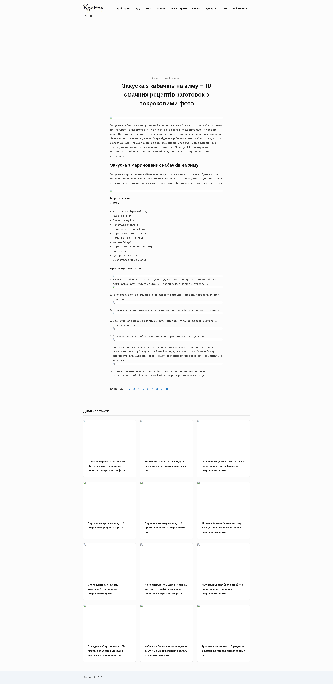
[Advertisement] (166, 49)
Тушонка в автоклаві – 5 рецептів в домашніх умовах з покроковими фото (223, 651)
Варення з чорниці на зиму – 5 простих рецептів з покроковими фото (165, 527)
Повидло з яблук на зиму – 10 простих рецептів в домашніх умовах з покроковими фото (106, 651)
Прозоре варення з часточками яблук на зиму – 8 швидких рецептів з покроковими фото (107, 466)
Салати (196, 8)
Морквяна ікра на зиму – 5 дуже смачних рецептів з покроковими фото (165, 466)
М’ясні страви (179, 8)
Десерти (211, 8)
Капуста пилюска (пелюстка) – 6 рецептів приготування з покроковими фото (222, 589)
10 (166, 388)
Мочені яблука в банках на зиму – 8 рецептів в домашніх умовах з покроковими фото (223, 527)
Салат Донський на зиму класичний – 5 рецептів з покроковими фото (103, 589)
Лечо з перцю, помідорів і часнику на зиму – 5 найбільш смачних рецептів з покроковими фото (166, 589)
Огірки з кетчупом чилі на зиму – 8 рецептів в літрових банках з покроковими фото (223, 466)
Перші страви (122, 8)
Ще (224, 8)
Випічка (160, 8)
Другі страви (143, 8)
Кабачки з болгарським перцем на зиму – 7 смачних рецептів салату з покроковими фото (166, 651)
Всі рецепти (240, 8)
